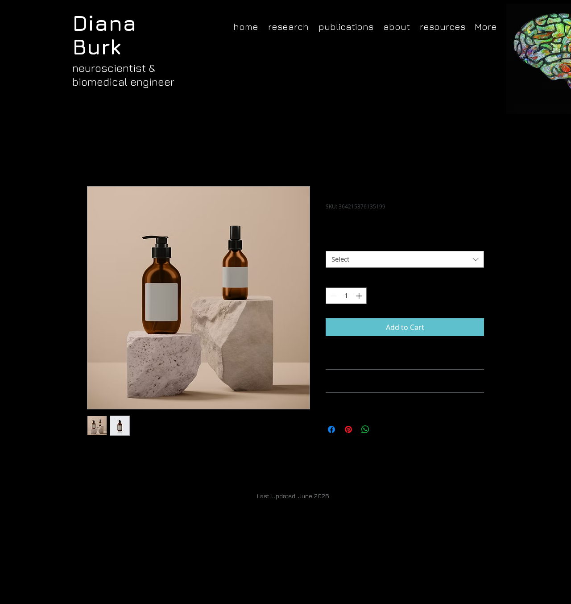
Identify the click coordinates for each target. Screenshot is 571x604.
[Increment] (359, 296)
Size (334, 243)
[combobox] (405, 259)
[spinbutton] (346, 296)
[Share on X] (382, 429)
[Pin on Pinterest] (348, 429)
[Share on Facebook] (331, 429)
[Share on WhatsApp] (365, 429)
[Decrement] (332, 296)
